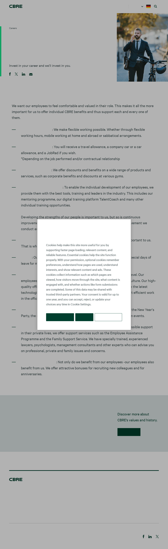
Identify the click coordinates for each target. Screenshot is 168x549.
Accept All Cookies (60, 317)
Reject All (84, 317)
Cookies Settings (108, 317)
